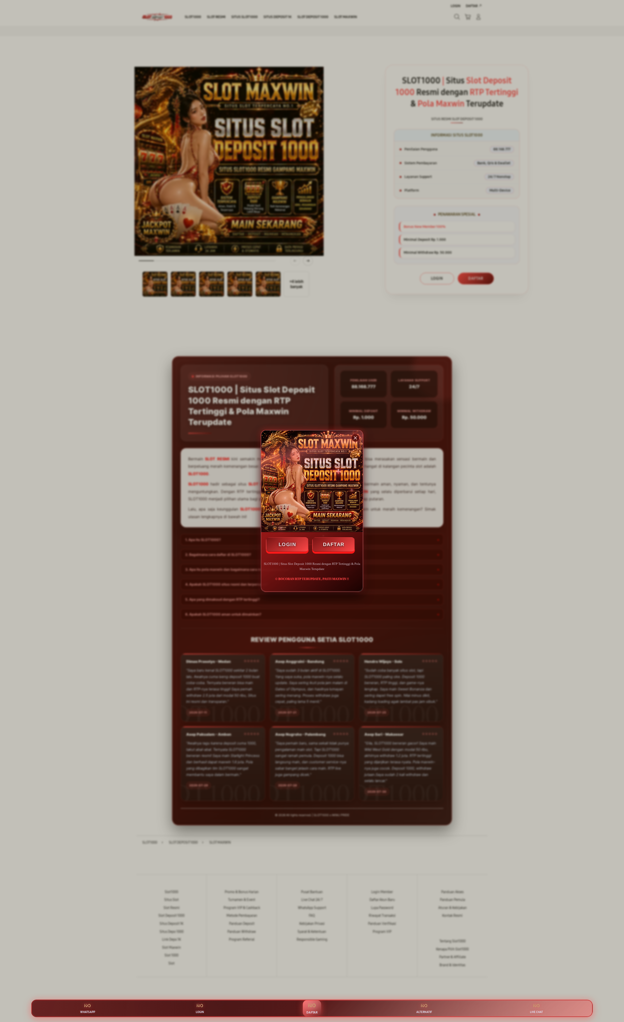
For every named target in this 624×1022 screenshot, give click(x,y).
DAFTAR (333, 544)
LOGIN (287, 544)
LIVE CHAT (536, 1012)
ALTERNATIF (424, 1012)
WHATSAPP (87, 1012)
